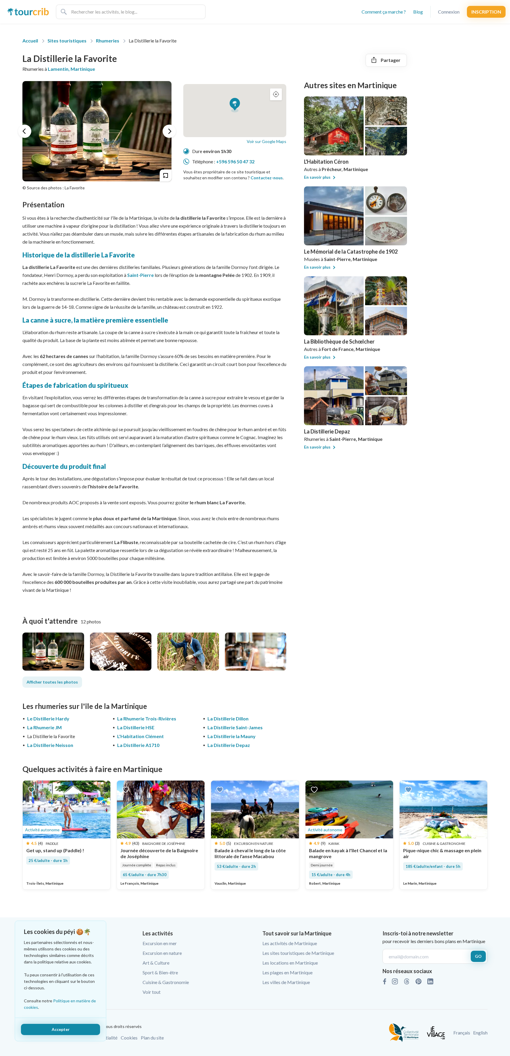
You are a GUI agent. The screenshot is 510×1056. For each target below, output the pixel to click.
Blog (418, 11)
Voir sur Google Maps (266, 141)
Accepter (61, 1029)
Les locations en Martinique (290, 962)
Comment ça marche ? (384, 11)
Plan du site (152, 1037)
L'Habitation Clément (140, 736)
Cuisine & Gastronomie (166, 982)
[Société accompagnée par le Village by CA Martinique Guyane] (436, 1032)
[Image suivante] (169, 131)
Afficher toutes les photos (52, 681)
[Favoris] (31, 789)
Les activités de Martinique (289, 943)
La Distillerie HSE (135, 727)
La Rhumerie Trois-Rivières (146, 718)
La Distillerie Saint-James (235, 727)
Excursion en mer (160, 943)
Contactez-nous (267, 177)
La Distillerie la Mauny (231, 736)
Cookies (129, 1037)
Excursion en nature (162, 953)
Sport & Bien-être (160, 972)
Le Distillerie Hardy (48, 718)
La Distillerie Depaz (228, 745)
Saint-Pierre (140, 275)
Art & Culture (156, 962)
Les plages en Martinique (287, 972)
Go (478, 956)
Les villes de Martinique (286, 982)
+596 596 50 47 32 (235, 161)
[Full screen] (165, 175)
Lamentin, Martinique (71, 69)
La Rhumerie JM (44, 727)
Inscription (486, 11)
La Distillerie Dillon (228, 718)
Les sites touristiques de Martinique (298, 953)
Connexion (449, 11)
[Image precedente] (24, 131)
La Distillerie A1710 (138, 745)
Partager (391, 60)
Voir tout (152, 992)
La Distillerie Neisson (50, 745)
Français (461, 1032)
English (480, 1032)
